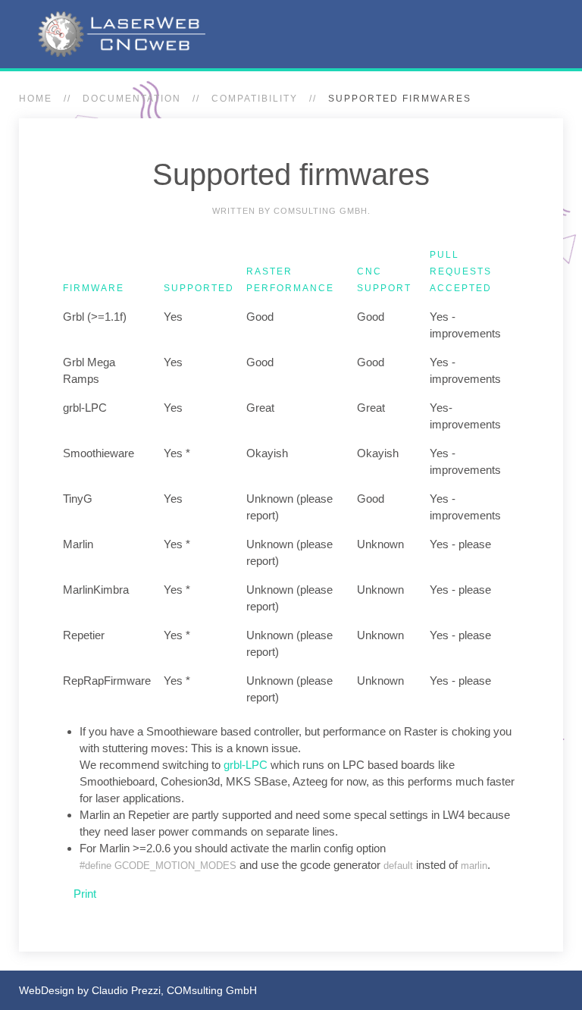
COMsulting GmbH (212, 990)
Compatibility (254, 98)
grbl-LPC (246, 764)
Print (83, 893)
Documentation (132, 98)
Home (35, 98)
